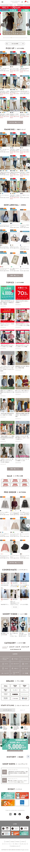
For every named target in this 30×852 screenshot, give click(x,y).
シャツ (26, 663)
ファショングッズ (16, 673)
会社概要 (7, 841)
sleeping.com (4, 5)
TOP (15, 5)
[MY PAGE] (22, 2)
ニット (6, 663)
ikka (4, 726)
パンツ (6, 668)
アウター (16, 659)
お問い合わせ (23, 843)
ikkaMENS (20, 5)
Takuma (5, 728)
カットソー (16, 663)
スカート (16, 668)
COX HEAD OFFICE (16, 727)
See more (15, 607)
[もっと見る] (15, 749)
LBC (11, 5)
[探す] (27, 2)
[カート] (25, 2)
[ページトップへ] (27, 817)
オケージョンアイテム (6, 659)
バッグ (26, 668)
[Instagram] (10, 814)
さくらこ (26, 728)
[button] (2, 24)
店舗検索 (12, 841)
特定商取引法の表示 (15, 846)
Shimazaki (16, 728)
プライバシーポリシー (8, 843)
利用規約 (17, 841)
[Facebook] (20, 814)
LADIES (15, 654)
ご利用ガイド (16, 843)
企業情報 (23, 841)
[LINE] (15, 814)
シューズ (6, 673)
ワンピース (26, 659)
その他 (26, 673)
